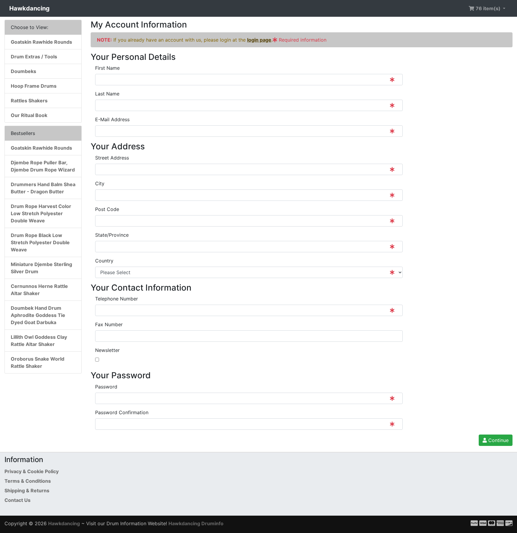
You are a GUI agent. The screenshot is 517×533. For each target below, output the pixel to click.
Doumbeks (23, 71)
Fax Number (109, 324)
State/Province (112, 235)
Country (104, 261)
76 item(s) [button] (488, 8)
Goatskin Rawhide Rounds (41, 42)
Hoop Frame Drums (34, 86)
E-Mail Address (112, 119)
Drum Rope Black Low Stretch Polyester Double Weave (40, 242)
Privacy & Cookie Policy (31, 471)
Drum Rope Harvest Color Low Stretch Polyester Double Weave (41, 213)
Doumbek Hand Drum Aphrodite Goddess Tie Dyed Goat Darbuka (38, 315)
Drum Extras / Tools (34, 57)
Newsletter (107, 350)
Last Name (107, 94)
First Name (107, 68)
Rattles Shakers (29, 101)
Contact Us (17, 500)
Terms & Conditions (27, 481)
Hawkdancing (29, 8)
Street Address (112, 158)
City (99, 183)
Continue (498, 440)
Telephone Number (116, 299)
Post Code (107, 209)
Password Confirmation (121, 412)
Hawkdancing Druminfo (195, 523)
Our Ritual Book (29, 115)
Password (106, 387)
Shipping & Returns (26, 490)
